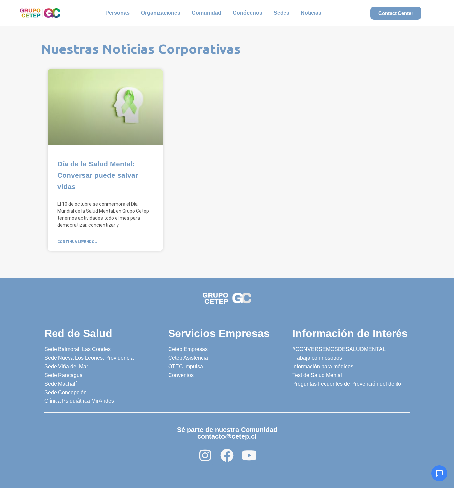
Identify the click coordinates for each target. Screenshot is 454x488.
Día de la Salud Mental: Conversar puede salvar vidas (97, 175)
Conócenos (247, 13)
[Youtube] (249, 455)
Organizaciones (160, 13)
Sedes (281, 13)
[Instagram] (205, 455)
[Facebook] (227, 455)
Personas (117, 13)
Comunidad (206, 13)
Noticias (311, 13)
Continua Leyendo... (78, 241)
